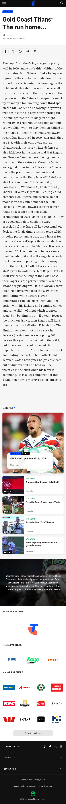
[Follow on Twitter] (55, 746)
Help (23, 786)
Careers (16, 786)
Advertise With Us (46, 786)
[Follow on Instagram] (61, 746)
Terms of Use (26, 779)
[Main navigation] (4, 3)
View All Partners (33, 733)
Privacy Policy (39, 779)
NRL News (7, 12)
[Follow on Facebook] (50, 746)
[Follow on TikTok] (44, 746)
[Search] (62, 3)
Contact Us (31, 786)
